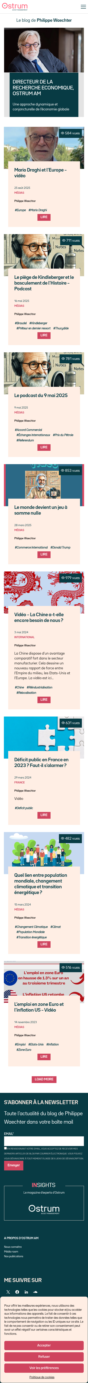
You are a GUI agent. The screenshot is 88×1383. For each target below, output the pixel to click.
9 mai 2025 (21, 407)
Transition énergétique (32, 937)
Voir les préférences (44, 1368)
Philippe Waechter (25, 201)
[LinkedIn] (26, 1292)
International (24, 637)
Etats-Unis (37, 1044)
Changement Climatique (32, 927)
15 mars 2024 (22, 904)
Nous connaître (13, 1247)
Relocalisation (27, 693)
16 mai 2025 (21, 301)
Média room (11, 1251)
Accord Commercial (29, 430)
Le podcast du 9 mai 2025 (41, 396)
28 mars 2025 (22, 525)
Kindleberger (39, 323)
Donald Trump (61, 547)
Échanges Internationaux (34, 435)
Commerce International (32, 547)
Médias (19, 193)
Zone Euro (24, 1050)
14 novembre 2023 (25, 1022)
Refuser (44, 1356)
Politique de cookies (41, 1377)
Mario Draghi (38, 210)
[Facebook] (17, 1292)
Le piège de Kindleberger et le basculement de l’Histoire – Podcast (44, 283)
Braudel (22, 323)
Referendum (26, 440)
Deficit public (25, 808)
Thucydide (62, 328)
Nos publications (13, 1256)
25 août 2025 (22, 188)
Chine (20, 687)
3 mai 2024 (21, 632)
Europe (21, 210)
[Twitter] (8, 1292)
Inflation (53, 1044)
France (19, 782)
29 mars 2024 (22, 777)
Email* (9, 1134)
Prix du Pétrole (64, 435)
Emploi (21, 1044)
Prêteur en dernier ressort (34, 328)
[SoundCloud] (35, 1292)
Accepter (44, 1345)
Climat (56, 927)
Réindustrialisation (40, 687)
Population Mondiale (31, 932)
